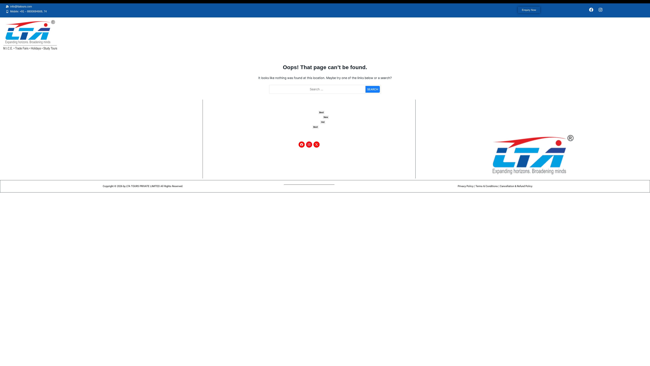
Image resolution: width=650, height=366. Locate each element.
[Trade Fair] (309, 127)
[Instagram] (600, 9)
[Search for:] (317, 89)
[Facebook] (591, 9)
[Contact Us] (532, 117)
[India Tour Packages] (309, 112)
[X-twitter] (316, 144)
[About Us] (532, 112)
